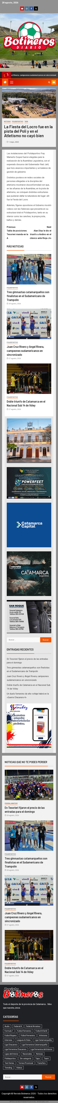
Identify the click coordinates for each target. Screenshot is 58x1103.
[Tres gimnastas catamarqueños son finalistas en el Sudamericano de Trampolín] (29, 269)
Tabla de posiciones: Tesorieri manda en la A (17, 232)
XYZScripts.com (43, 1102)
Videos (19, 1068)
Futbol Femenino (24, 1031)
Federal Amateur (11, 803)
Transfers (41, 1063)
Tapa (26, 121)
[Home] (5, 82)
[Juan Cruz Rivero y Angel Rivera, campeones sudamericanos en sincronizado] (29, 324)
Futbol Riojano (11, 1035)
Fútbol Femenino (28, 1035)
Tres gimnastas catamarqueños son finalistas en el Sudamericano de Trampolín (28, 296)
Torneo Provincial (25, 1063)
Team (46, 1058)
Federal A (18, 1026)
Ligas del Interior (11, 1054)
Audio (7, 1026)
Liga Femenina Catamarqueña (34, 1045)
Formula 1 (9, 1031)
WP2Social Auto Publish (18, 1102)
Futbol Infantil (41, 1031)
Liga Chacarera (11, 1045)
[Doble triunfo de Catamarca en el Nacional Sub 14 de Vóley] (29, 378)
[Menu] (11, 82)
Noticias (7, 121)
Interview (8, 1040)
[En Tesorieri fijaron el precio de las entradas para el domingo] (29, 785)
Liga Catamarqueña (43, 1040)
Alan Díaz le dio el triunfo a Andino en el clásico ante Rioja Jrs (40, 232)
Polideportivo (17, 121)
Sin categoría (25, 1058)
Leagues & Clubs (24, 1040)
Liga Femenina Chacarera (15, 1049)
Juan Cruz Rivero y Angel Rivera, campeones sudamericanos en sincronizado (25, 350)
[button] (11, 82)
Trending (8, 1068)
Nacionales (27, 1054)
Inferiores (43, 1035)
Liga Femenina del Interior (41, 1049)
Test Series (9, 1063)
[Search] (49, 82)
